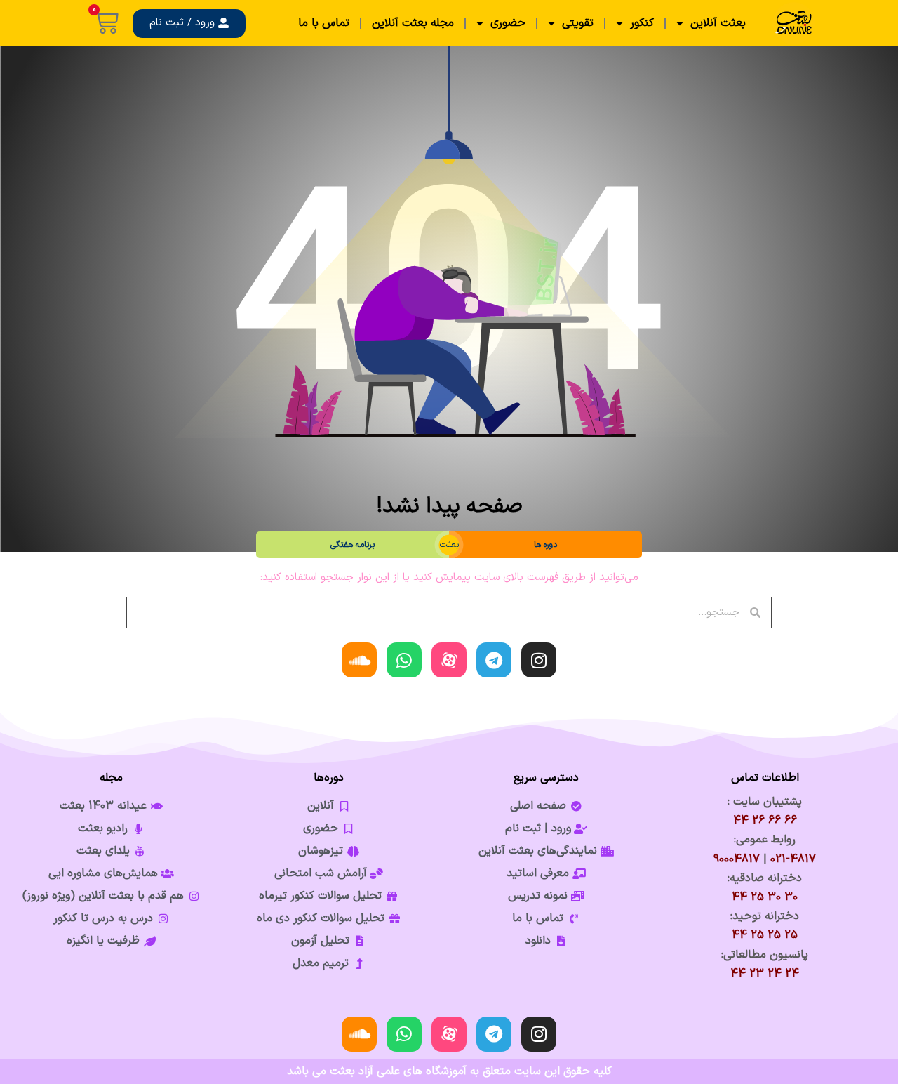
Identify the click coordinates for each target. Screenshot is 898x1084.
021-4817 (793, 859)
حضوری (507, 23)
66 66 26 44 (765, 820)
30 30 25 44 (765, 897)
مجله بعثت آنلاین (413, 23)
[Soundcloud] (359, 660)
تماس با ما (323, 23)
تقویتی (578, 23)
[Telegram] (493, 660)
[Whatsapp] (404, 660)
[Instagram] (538, 660)
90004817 (736, 859)
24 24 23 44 (764, 973)
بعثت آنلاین (718, 23)
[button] (189, 23)
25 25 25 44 (765, 935)
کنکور (642, 23)
